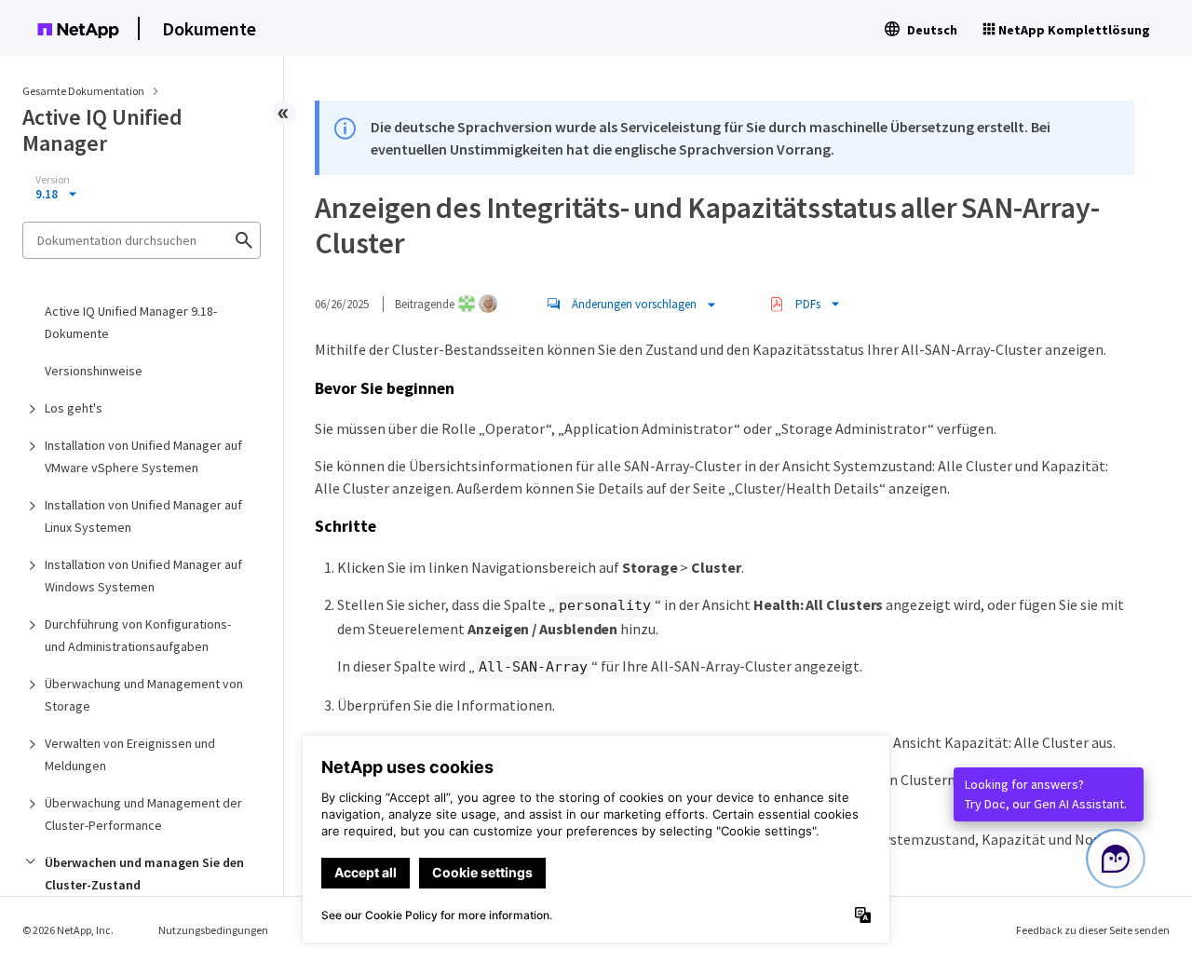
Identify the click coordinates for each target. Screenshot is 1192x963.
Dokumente (209, 28)
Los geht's (73, 408)
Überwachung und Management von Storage (144, 694)
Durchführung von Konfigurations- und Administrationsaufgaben (138, 635)
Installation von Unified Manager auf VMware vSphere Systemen (143, 456)
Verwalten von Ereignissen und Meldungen (130, 754)
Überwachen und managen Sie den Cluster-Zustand (144, 873)
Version (52, 179)
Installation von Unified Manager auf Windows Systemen (143, 575)
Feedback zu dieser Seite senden (1093, 930)
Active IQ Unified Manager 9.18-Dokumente (131, 322)
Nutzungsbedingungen (213, 930)
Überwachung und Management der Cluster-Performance (143, 814)
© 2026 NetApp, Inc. (68, 930)
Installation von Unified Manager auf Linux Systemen (143, 516)
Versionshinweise (93, 370)
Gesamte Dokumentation (83, 91)
